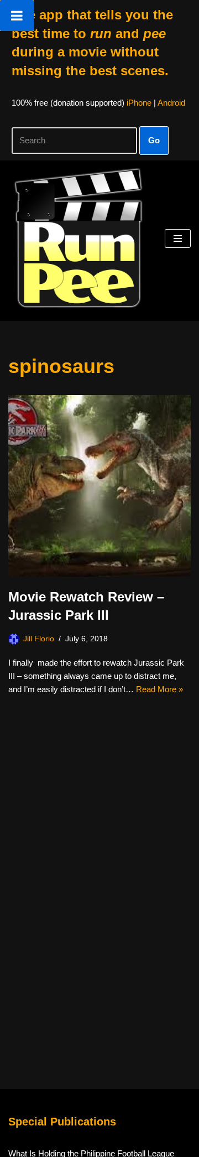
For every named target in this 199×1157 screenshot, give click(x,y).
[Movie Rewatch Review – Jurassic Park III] (99, 486)
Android (171, 102)
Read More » (159, 689)
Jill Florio (38, 639)
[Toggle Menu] (17, 15)
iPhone (139, 102)
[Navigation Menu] (178, 238)
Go (154, 140)
